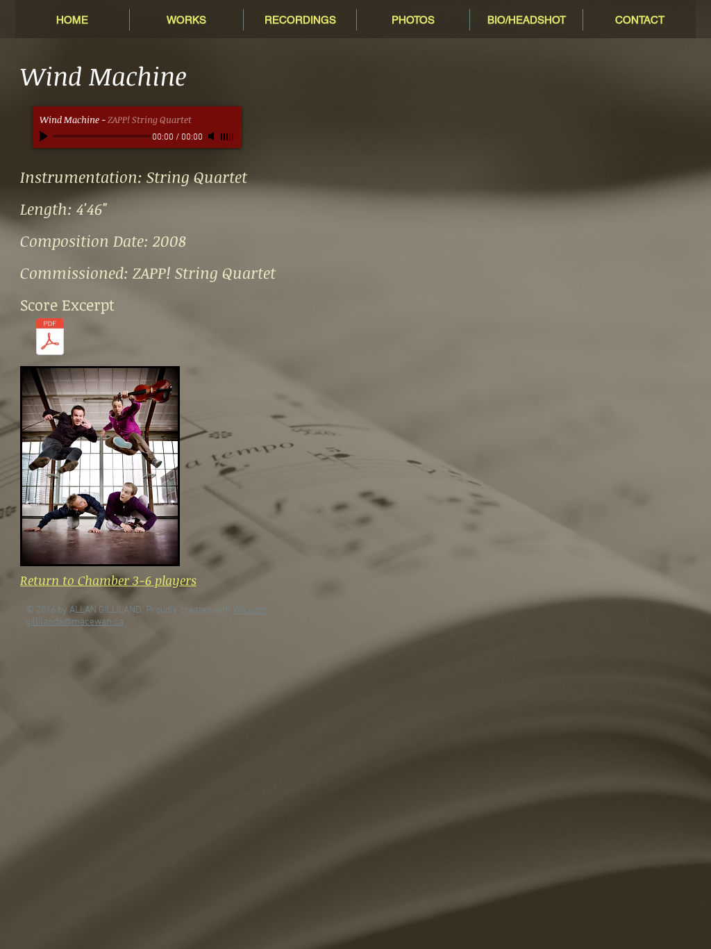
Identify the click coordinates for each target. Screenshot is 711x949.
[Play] (45, 136)
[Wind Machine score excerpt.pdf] (50, 338)
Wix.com (250, 610)
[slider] (228, 136)
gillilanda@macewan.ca (75, 622)
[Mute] (212, 136)
